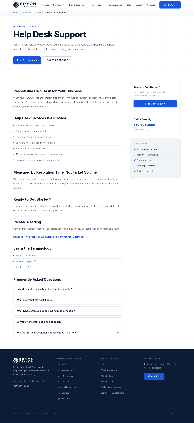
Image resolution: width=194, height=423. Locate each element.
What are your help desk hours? (35, 300)
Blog (129, 4)
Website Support (108, 381)
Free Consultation (27, 60)
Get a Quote (170, 4)
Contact (151, 4)
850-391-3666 (144, 125)
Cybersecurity (63, 398)
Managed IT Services (51, 4)
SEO (103, 364)
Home (16, 12)
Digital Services (76, 4)
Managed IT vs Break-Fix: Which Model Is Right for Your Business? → (50, 236)
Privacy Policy (155, 413)
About (139, 4)
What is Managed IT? (26, 261)
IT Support (62, 364)
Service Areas (115, 4)
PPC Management (109, 370)
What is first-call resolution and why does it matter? (46, 332)
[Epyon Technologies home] (24, 5)
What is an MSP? (24, 267)
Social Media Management (112, 387)
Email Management (65, 376)
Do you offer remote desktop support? (39, 321)
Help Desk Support (65, 370)
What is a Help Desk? (26, 255)
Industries (96, 4)
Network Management (67, 387)
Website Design (108, 376)
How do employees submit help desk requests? (44, 289)
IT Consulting (63, 392)
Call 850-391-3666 (57, 60)
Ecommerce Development (112, 392)
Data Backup (63, 381)
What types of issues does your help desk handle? (46, 311)
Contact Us (154, 376)
